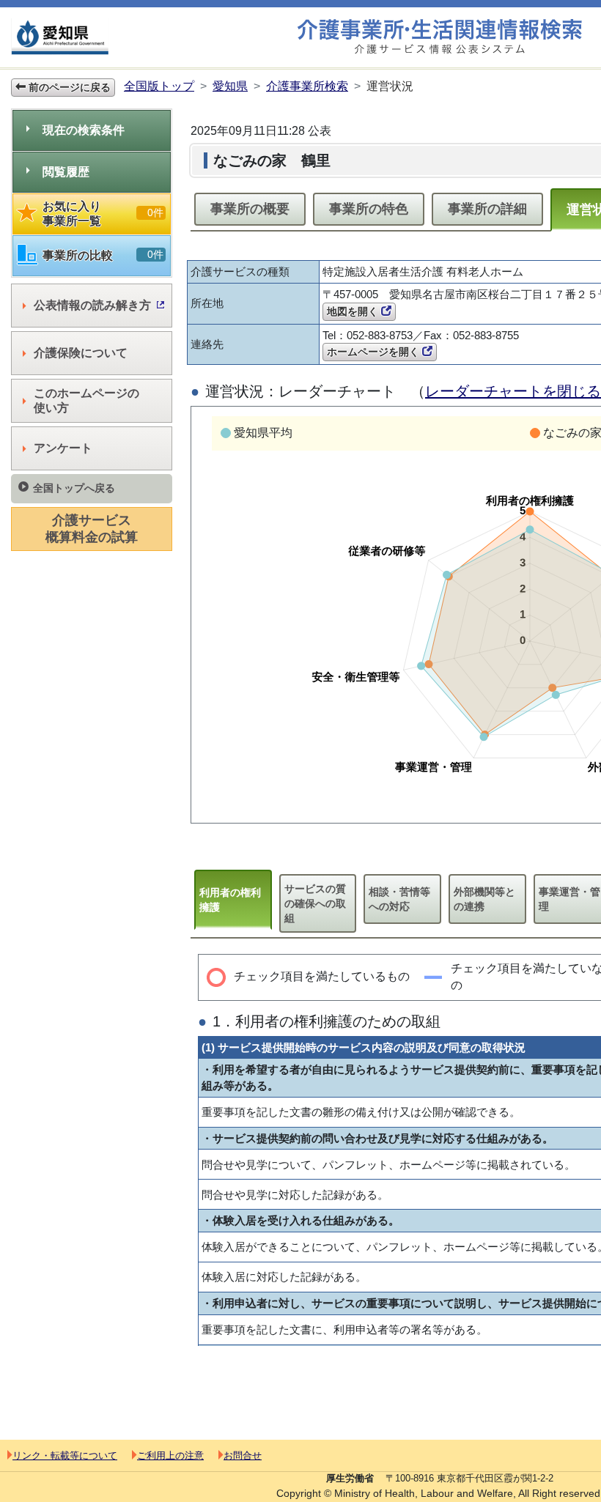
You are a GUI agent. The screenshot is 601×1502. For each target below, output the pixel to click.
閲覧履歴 (66, 172)
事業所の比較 (103, 255)
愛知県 (230, 86)
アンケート (63, 448)
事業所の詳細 (487, 208)
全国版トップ (159, 86)
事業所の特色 (368, 208)
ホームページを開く (374, 352)
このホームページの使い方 (86, 400)
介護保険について (81, 353)
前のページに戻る (68, 87)
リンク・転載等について (64, 1455)
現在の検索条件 (84, 130)
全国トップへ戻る (74, 488)
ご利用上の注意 (170, 1455)
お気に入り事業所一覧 (103, 213)
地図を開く (354, 311)
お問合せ (243, 1455)
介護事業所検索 (307, 86)
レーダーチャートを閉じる (513, 391)
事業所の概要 (250, 208)
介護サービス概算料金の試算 (91, 528)
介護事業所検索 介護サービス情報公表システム (440, 37)
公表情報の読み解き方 (92, 305)
